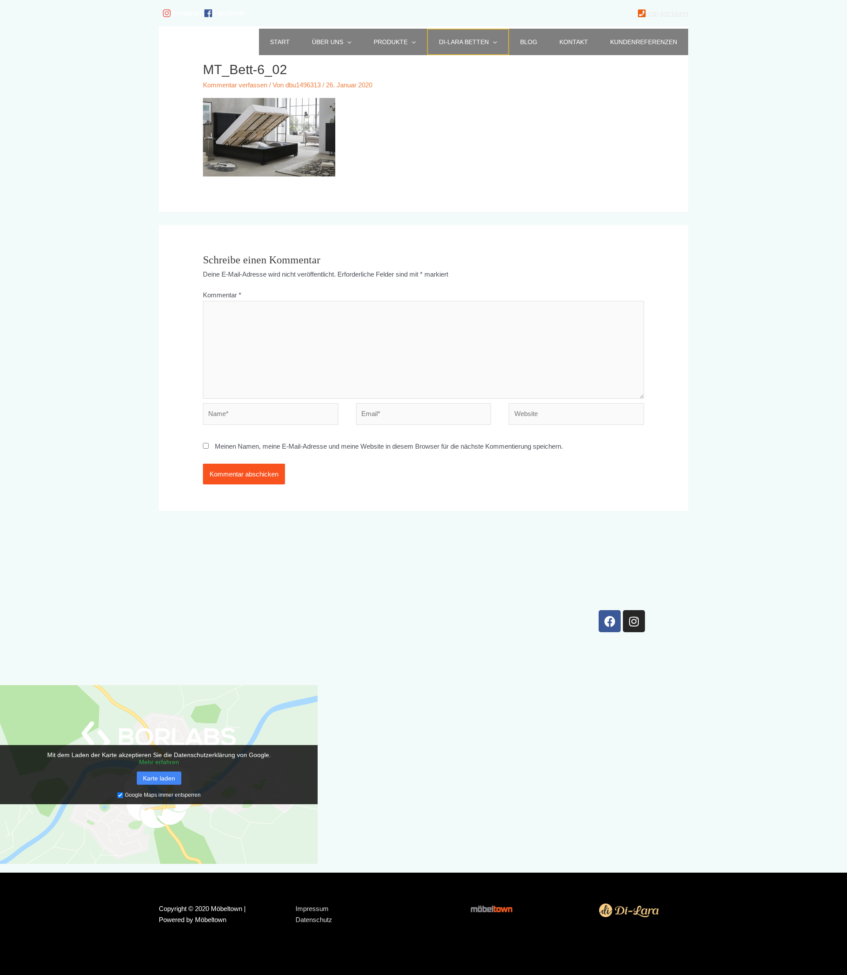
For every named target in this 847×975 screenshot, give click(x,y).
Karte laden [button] (159, 778)
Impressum (312, 908)
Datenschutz (314, 919)
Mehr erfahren (159, 761)
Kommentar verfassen (235, 85)
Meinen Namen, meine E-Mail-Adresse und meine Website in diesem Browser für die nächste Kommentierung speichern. (389, 446)
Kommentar (222, 295)
